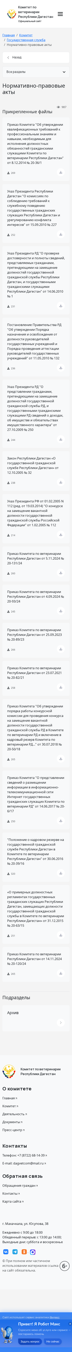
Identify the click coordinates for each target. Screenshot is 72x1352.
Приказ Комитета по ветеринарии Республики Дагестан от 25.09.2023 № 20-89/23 (34, 635)
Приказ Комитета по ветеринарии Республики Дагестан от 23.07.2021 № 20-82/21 (34, 673)
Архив (13, 1012)
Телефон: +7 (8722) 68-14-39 (23, 1155)
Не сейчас (52, 1341)
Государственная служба (26, 40)
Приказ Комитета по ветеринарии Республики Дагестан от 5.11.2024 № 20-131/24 (35, 558)
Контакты (9, 1193)
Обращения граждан (18, 1185)
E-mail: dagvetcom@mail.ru (23, 1163)
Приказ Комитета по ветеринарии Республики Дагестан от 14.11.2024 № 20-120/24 (34, 959)
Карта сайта (11, 1201)
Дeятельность (13, 1114)
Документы (11, 1122)
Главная (8, 35)
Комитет (26, 35)
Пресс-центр (12, 1130)
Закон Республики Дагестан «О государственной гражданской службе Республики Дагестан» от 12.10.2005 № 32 (33, 465)
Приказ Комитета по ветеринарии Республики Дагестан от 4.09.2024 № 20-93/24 (35, 596)
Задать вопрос (30, 1341)
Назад (17, 57)
